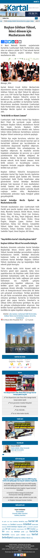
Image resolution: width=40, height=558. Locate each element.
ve (36, 521)
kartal (31, 521)
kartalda (5, 534)
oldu (8, 521)
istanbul (27, 524)
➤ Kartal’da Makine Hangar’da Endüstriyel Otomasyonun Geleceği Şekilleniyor (20, 494)
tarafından (15, 521)
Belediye (17, 532)
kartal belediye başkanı (21, 316)
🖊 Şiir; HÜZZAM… (20, 410)
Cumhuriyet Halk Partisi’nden (27, 314)
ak (27, 527)
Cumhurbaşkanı (20, 529)
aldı (10, 314)
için (9, 529)
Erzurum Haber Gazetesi (19, 513)
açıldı (27, 531)
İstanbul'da (16, 538)
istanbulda (13, 529)
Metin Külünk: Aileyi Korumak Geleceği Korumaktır (20, 449)
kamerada (35, 524)
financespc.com (9, 552)
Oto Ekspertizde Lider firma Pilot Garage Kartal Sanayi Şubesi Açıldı (20, 393)
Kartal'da (21, 521)
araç (37, 529)
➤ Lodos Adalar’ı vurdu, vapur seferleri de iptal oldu (20, 497)
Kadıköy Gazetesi (19, 515)
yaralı (22, 532)
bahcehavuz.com (30, 552)
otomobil (30, 527)
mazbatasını (20, 318)
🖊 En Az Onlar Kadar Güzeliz (20, 413)
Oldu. (32, 538)
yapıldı (17, 534)
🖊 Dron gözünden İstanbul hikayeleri (20, 403)
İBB (28, 529)
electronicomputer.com (20, 552)
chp (12, 531)
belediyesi (4, 524)
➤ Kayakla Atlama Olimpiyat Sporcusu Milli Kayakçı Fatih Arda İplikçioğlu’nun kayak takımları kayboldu (20, 484)
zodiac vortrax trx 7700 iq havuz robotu (12, 549)
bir (3, 531)
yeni (24, 527)
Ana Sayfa (12, 547)
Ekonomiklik (20, 512)
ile (6, 529)
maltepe (23, 535)
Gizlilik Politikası (20, 547)
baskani (4, 527)
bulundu (28, 534)
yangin (26, 521)
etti (25, 529)
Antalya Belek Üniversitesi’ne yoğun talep (16, 21)
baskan (14, 314)
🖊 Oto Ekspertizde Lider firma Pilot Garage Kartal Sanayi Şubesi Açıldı (20, 399)
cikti (9, 524)
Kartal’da (33, 316)
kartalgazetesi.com (11, 546)
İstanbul (32, 529)
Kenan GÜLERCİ (15, 446)
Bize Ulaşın (28, 547)
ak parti (4, 521)
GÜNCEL (8, 531)
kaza (11, 521)
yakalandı (35, 527)
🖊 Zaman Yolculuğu (20, 406)
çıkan (3, 529)
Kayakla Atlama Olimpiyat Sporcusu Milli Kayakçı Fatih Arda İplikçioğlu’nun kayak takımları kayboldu (20, 480)
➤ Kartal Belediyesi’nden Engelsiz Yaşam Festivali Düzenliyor (20, 489)
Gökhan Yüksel (8, 316)
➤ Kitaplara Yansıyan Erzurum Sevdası (20, 500)
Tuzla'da (13, 534)
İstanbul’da (19, 524)
